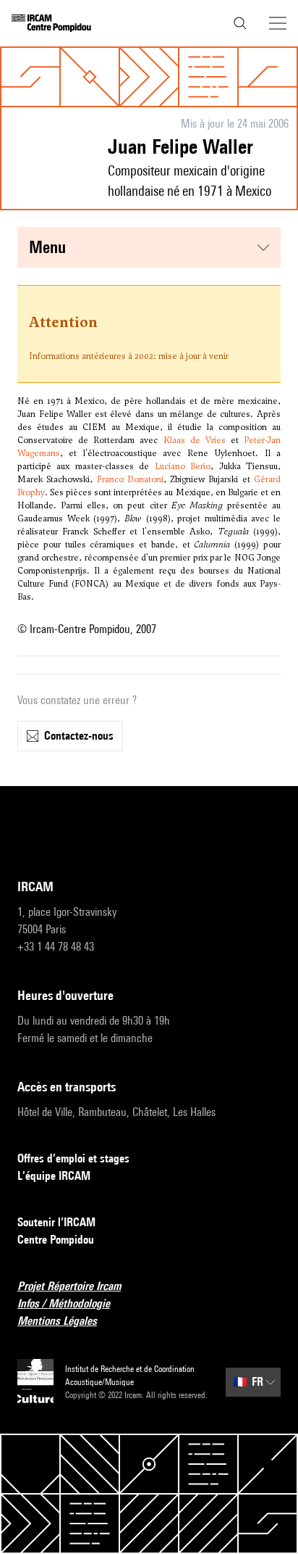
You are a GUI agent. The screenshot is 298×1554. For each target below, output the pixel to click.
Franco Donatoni (130, 479)
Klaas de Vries (194, 440)
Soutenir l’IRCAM (56, 1222)
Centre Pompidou (55, 1240)
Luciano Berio (182, 466)
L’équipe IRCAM (53, 1176)
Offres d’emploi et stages (73, 1158)
